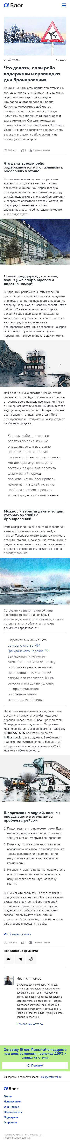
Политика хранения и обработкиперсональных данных (23, 1136)
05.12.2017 (61, 59)
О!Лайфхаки (12, 59)
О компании (11, 1106)
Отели (8, 1096)
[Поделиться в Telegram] (20, 959)
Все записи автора (30, 1024)
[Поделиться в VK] (9, 959)
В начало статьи (19, 934)
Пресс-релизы (13, 1112)
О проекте (10, 1122)
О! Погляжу (35, 1065)
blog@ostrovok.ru (51, 1076)
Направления (12, 1101)
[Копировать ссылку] (31, 959)
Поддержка (11, 1117)
